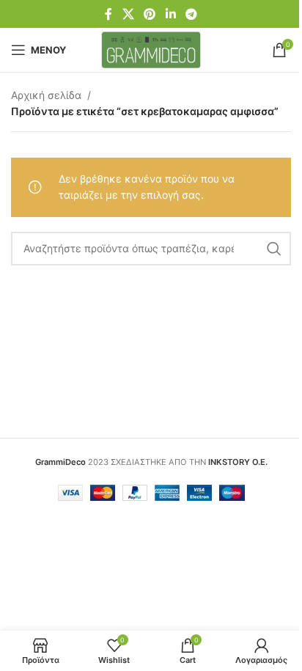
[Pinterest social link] (150, 14)
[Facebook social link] (108, 14)
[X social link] (128, 14)
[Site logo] (151, 49)
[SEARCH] (274, 248)
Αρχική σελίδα (46, 95)
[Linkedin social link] (170, 14)
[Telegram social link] (191, 14)
